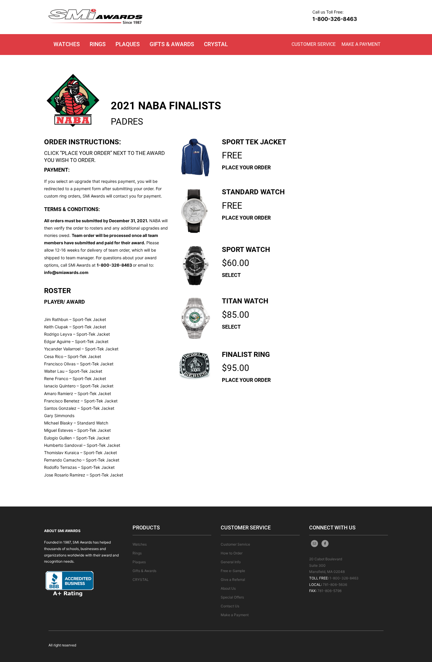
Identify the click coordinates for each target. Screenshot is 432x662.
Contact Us (230, 606)
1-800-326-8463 (334, 19)
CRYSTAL (216, 44)
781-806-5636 (335, 584)
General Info (231, 562)
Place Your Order (246, 167)
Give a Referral (233, 579)
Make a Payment (361, 44)
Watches (66, 44)
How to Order (231, 553)
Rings (98, 44)
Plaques (127, 44)
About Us (228, 588)
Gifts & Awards (172, 44)
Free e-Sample (233, 571)
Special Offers (232, 597)
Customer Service (314, 44)
